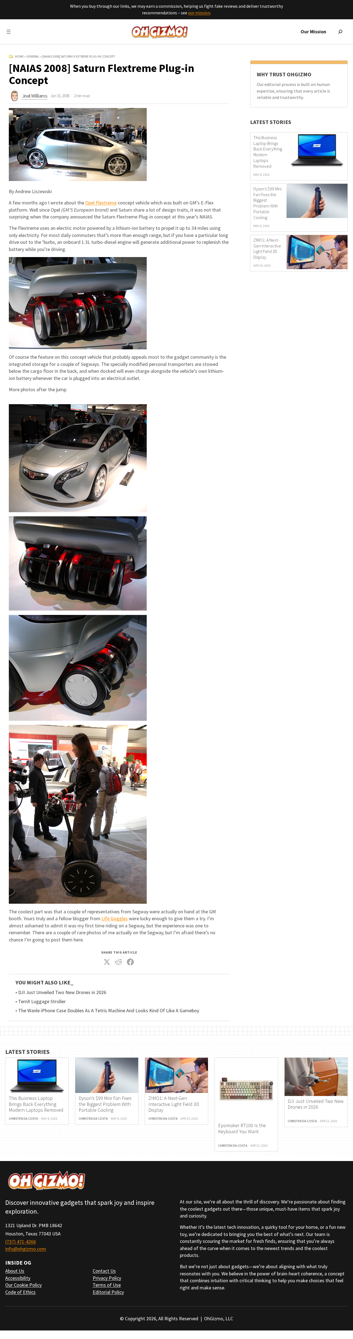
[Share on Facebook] (130, 962)
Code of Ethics (20, 1292)
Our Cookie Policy (23, 1285)
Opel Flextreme (101, 202)
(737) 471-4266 (20, 1241)
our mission (199, 12)
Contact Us (104, 1271)
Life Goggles (114, 918)
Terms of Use (107, 1285)
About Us (14, 1271)
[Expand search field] (340, 31)
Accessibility (17, 1278)
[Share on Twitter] (106, 962)
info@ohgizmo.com (25, 1249)
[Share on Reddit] (118, 962)
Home (19, 56)
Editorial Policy (108, 1292)
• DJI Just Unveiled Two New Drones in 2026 (60, 992)
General (32, 56)
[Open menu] (8, 31)
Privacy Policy (107, 1278)
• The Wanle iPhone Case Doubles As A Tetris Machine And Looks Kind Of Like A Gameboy (107, 1011)
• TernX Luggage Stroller (40, 1001)
